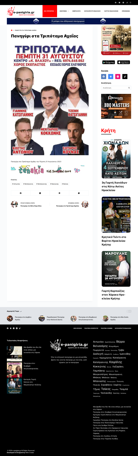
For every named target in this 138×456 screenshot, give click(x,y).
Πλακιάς (96, 385)
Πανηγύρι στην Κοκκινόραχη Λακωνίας (108, 423)
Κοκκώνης (54, 184)
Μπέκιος (97, 377)
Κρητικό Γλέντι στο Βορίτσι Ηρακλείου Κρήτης (114, 240)
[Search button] (129, 88)
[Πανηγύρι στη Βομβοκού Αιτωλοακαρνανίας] (74, 318)
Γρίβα (121, 350)
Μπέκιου (106, 377)
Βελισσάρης (100, 345)
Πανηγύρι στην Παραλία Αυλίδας (105, 439)
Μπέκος (114, 378)
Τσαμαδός (115, 389)
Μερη (116, 371)
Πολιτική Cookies (106, 328)
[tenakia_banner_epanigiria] (47, 170)
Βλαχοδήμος (114, 346)
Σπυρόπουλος (125, 385)
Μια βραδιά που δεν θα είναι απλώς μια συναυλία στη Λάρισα (32, 350)
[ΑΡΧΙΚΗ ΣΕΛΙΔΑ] (11, 30)
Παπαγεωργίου (111, 381)
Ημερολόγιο (76, 11)
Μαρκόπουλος (110, 371)
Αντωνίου (16, 184)
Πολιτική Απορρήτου (91, 328)
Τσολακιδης (106, 393)
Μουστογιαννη (115, 374)
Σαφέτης (117, 385)
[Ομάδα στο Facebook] (110, 76)
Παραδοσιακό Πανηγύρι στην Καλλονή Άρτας (55, 318)
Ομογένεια (63, 11)
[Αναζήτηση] (130, 2)
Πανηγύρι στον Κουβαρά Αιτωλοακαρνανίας (110, 412)
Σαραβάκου (106, 384)
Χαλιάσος (123, 393)
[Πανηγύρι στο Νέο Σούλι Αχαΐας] (105, 318)
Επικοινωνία (126, 11)
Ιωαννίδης (125, 353)
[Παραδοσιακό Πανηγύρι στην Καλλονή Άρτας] (42, 318)
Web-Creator (29, 452)
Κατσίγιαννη (28, 184)
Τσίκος (106, 389)
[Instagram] (119, 2)
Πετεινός (120, 381)
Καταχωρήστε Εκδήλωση (92, 11)
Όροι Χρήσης (77, 328)
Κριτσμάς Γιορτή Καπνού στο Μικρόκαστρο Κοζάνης (32, 382)
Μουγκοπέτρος (100, 374)
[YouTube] (123, 2)
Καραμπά (95, 358)
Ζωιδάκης (116, 354)
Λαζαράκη (117, 366)
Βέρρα (120, 341)
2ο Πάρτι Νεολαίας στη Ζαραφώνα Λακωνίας (110, 428)
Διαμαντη (108, 354)
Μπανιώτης (99, 381)
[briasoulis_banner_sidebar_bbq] (116, 106)
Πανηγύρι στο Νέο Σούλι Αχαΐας (119, 318)
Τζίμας (96, 389)
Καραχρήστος (106, 358)
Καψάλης (115, 362)
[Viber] (59, 193)
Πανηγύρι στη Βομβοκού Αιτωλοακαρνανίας (88, 318)
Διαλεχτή (98, 353)
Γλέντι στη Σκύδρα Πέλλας (103, 425)
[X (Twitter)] (40, 193)
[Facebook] (115, 2)
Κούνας (65, 184)
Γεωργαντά (98, 350)
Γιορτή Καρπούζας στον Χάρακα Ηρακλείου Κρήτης (113, 294)
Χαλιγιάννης (96, 396)
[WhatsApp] (79, 193)
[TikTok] (127, 2)
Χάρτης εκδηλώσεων (111, 11)
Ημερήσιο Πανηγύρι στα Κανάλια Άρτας (108, 420)
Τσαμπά (124, 389)
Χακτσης (116, 393)
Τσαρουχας (96, 393)
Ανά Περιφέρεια (49, 11)
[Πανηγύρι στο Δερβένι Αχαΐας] (10, 318)
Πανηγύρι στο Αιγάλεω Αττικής (105, 436)
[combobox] (114, 88)
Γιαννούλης (114, 350)
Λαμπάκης (99, 370)
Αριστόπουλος (110, 342)
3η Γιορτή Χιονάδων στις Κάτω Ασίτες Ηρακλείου (114, 186)
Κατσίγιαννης (41, 184)
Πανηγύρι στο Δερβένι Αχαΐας (23, 318)
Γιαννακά (107, 350)
